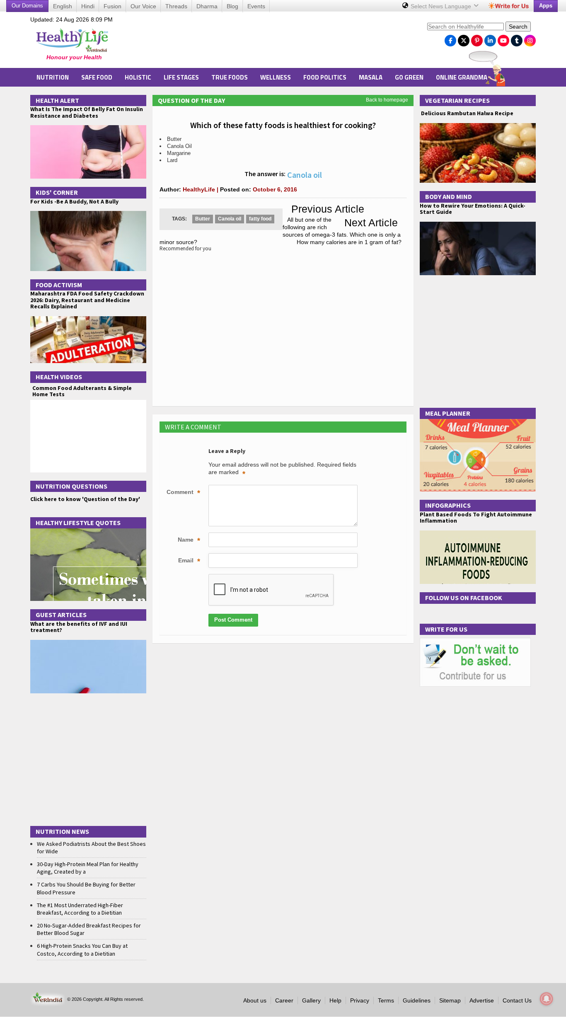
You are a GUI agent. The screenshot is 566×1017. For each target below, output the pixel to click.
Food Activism (59, 285)
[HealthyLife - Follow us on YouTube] (503, 38)
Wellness (275, 77)
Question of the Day (191, 100)
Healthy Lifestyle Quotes (78, 522)
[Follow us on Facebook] (450, 38)
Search (518, 26)
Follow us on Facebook (463, 597)
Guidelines (417, 1000)
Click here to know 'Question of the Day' (85, 499)
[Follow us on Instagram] (530, 38)
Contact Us (517, 1000)
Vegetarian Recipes (457, 100)
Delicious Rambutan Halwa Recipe (466, 113)
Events (256, 6)
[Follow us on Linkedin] (490, 38)
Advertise (481, 1000)
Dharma (207, 6)
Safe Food (96, 77)
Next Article (371, 222)
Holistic (138, 77)
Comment (183, 493)
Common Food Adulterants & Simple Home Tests (82, 391)
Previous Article (327, 209)
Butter (202, 219)
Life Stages (181, 77)
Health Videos (59, 377)
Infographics (448, 505)
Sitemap (450, 1000)
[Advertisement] (271, 42)
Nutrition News (62, 831)
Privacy (359, 1000)
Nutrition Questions (71, 486)
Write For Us (446, 629)
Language (442, 6)
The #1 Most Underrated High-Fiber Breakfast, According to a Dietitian (80, 908)
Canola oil (229, 219)
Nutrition (52, 77)
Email (189, 561)
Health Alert (57, 100)
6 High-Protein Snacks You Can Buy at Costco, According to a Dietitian (82, 949)
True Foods (229, 77)
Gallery (311, 1000)
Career (284, 1000)
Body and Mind (448, 196)
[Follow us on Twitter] (463, 38)
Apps (545, 5)
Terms (386, 1000)
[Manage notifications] (546, 998)
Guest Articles (61, 614)
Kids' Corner (57, 192)
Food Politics (324, 77)
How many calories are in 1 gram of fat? (349, 242)
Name (189, 540)
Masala (370, 77)
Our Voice (143, 6)
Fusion (112, 6)
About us (254, 1000)
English (62, 6)
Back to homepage (387, 100)
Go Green (409, 77)
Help (335, 1000)
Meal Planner (447, 413)
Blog (232, 6)
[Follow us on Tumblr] (516, 38)
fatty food (260, 219)
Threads (176, 6)
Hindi (87, 6)
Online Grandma (461, 77)
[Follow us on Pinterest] (477, 38)
